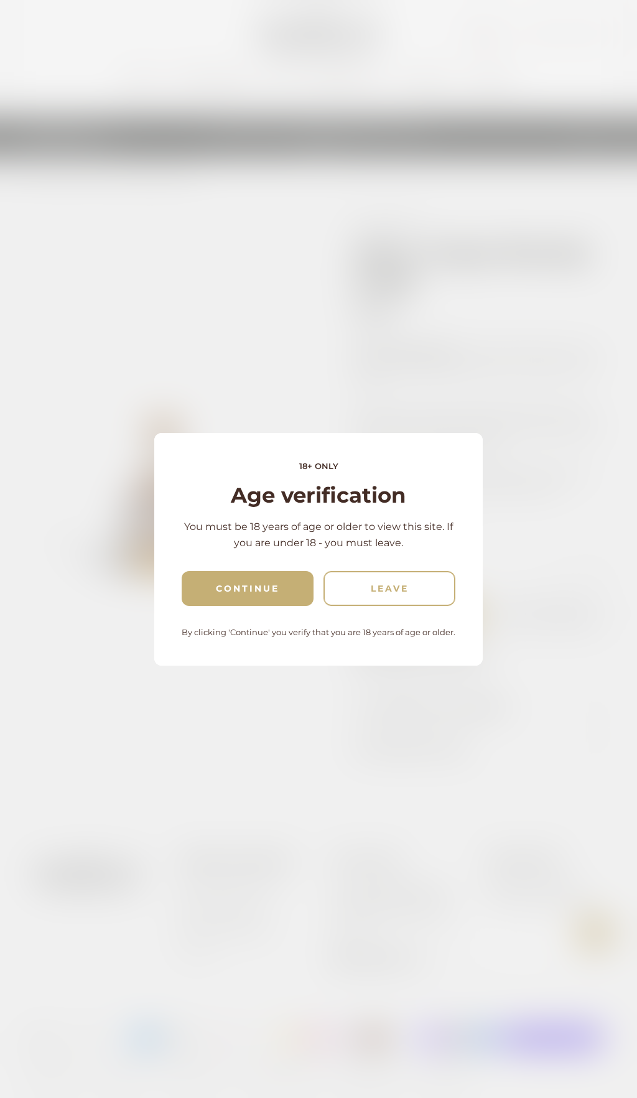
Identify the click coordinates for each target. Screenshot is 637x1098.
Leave (390, 588)
